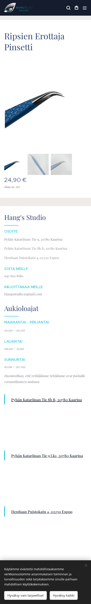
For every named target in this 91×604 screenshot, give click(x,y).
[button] (68, 8)
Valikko (84, 8)
